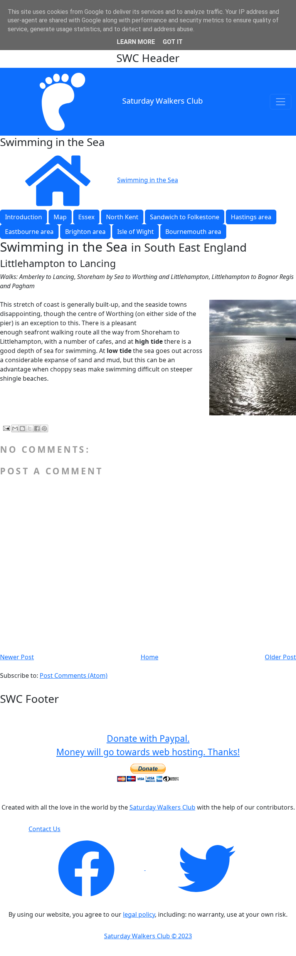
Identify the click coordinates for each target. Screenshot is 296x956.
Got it (173, 41)
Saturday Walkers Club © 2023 (148, 936)
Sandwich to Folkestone (184, 217)
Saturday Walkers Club (162, 101)
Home (149, 657)
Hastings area (251, 217)
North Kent (122, 217)
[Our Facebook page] (87, 868)
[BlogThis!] (22, 428)
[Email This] (15, 428)
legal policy (139, 914)
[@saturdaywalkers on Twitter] (206, 868)
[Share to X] (30, 428)
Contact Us (45, 829)
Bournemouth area (193, 231)
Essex (86, 217)
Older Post (280, 657)
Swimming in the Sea (147, 180)
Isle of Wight (135, 231)
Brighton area (85, 231)
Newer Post (17, 657)
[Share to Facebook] (37, 428)
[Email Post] (6, 427)
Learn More (136, 41)
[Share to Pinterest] (44, 428)
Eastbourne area (29, 231)
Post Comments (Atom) (74, 675)
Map (60, 217)
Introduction (23, 217)
